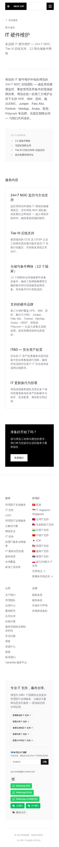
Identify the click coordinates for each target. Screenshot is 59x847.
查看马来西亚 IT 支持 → (23, 728)
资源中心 (10, 646)
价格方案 (10, 621)
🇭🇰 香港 (36, 504)
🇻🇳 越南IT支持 (40, 551)
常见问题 (10, 636)
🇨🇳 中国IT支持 (40, 535)
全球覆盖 (10, 561)
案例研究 (10, 610)
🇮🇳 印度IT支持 (40, 530)
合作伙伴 (10, 616)
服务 (7, 498)
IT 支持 (9, 510)
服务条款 (37, 600)
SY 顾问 (34, 805)
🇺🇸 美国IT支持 (40, 545)
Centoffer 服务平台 (16, 662)
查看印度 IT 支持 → (21, 734)
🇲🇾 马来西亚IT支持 (43, 524)
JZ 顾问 (19, 805)
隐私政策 (37, 594)
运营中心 (10, 605)
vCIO (8, 515)
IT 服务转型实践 (14, 551)
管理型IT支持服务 (15, 504)
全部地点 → (38, 571)
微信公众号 (21, 812)
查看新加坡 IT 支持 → (22, 715)
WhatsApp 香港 (23, 786)
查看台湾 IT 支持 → (21, 721)
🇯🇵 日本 (36, 540)
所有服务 (13, 20)
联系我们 (19, 457)
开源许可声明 (40, 605)
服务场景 (10, 556)
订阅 (45, 762)
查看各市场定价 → (42, 576)
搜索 (7, 651)
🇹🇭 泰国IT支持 (40, 556)
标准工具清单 (13, 567)
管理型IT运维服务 (15, 520)
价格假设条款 (40, 610)
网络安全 (10, 531)
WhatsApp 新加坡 (24, 792)
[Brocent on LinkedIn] (13, 779)
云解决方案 (11, 526)
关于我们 (10, 594)
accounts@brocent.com (22, 771)
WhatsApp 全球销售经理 (27, 799)
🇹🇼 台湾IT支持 (40, 519)
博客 (7, 641)
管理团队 (10, 600)
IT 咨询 (9, 536)
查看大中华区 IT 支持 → (23, 740)
